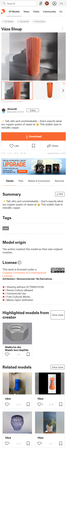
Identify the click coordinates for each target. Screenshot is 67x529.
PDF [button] (61, 194)
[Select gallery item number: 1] (46, 431)
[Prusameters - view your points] (47, 3)
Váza (40, 398)
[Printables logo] (3, 11)
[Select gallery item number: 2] (49, 431)
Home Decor (40, 21)
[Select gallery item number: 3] (52, 431)
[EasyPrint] (40, 3)
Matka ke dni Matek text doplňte (17, 348)
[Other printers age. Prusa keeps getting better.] (33, 166)
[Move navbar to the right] (64, 11)
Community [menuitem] (49, 11)
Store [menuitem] (26, 11)
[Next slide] (63, 91)
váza (8, 398)
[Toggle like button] (7, 354)
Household (24, 21)
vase (5, 228)
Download (35, 136)
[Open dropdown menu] (63, 28)
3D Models (9, 21)
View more (57, 314)
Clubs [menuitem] (36, 11)
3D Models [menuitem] (14, 11)
